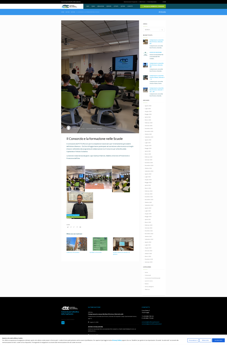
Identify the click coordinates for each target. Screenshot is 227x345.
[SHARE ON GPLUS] (74, 227)
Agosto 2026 (148, 106)
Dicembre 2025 (149, 128)
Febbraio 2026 (148, 123)
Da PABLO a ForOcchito (96, 252)
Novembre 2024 (149, 165)
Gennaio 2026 (148, 125)
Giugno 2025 (148, 145)
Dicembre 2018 (149, 259)
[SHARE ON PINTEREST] (77, 227)
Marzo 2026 (148, 120)
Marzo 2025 (148, 154)
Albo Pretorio (142, 1)
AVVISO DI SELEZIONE (156, 52)
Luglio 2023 (148, 211)
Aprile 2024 (148, 185)
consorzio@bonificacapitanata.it (150, 322)
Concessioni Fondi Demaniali (152, 278)
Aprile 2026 (148, 117)
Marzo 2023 (148, 222)
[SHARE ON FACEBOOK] (71, 227)
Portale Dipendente (151, 1)
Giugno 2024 (148, 179)
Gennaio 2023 (148, 228)
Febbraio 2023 (148, 225)
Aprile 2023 (148, 219)
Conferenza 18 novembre (73, 252)
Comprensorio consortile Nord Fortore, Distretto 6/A (157, 41)
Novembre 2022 (149, 233)
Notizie (94, 128)
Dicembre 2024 (149, 162)
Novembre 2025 (149, 131)
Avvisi (146, 272)
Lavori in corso (149, 281)
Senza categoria (149, 286)
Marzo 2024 (148, 188)
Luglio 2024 (148, 177)
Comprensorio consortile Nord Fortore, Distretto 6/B (157, 65)
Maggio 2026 (148, 114)
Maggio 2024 (148, 182)
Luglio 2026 (148, 108)
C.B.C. (74, 127)
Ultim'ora (99, 128)
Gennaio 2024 (148, 194)
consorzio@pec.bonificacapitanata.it (152, 324)
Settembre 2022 (149, 239)
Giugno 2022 (148, 248)
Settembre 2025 (149, 137)
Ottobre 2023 (148, 202)
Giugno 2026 (148, 111)
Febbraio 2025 (148, 157)
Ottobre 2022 (148, 236)
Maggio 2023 (148, 216)
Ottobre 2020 (148, 253)
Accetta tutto (218, 340)
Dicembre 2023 (149, 196)
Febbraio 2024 (148, 191)
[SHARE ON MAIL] (80, 227)
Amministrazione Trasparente (130, 1)
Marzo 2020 (148, 256)
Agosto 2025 (148, 140)
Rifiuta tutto (205, 340)
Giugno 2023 (148, 213)
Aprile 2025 (148, 151)
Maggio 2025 (148, 148)
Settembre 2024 (149, 171)
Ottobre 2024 (148, 168)
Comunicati (148, 275)
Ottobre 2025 (148, 134)
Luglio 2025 (148, 142)
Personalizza (192, 340)
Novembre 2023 (149, 199)
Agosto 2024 (148, 174)
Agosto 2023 (148, 208)
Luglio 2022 (148, 245)
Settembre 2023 (149, 205)
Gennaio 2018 (148, 262)
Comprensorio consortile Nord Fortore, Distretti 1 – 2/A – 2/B (157, 89)
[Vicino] (225, 335)
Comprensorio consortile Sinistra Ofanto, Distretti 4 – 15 (157, 77)
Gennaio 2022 (148, 250)
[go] (162, 30)
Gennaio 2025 (148, 160)
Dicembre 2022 (149, 231)
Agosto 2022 (148, 242)
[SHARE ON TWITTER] (68, 227)
